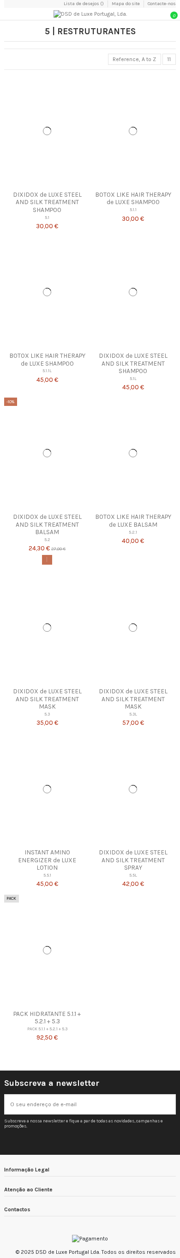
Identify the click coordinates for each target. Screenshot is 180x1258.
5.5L (133, 875)
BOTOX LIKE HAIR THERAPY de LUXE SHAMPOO (133, 198)
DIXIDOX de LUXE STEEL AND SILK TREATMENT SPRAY (133, 859)
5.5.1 (47, 875)
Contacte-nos (162, 3)
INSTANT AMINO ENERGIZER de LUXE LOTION (47, 859)
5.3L (133, 713)
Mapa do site (126, 3)
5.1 (47, 217)
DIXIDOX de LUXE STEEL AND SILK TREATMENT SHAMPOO (47, 202)
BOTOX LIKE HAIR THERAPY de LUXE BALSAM (133, 520)
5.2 (47, 539)
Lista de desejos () (84, 3)
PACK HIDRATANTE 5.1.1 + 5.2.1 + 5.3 (47, 1017)
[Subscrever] (169, 1104)
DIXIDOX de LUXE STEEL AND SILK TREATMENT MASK (47, 698)
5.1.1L (47, 370)
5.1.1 (133, 209)
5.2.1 (133, 532)
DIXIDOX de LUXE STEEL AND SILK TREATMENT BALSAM (47, 524)
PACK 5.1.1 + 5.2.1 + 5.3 (47, 1028)
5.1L (133, 378)
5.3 (47, 713)
